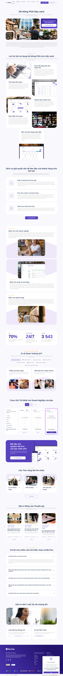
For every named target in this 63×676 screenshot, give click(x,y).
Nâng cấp (38, 432)
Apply (51, 672)
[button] (56, 2)
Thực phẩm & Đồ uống (11, 525)
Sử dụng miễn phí (44, 2)
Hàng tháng (31, 404)
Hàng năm (27, 404)
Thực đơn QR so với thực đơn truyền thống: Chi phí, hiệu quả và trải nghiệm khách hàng (31, 529)
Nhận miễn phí (25, 432)
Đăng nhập (52, 2)
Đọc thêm (14, 539)
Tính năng (36, 661)
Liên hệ (13, 3)
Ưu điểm (13, 1)
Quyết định (18, 1)
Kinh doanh (36, 658)
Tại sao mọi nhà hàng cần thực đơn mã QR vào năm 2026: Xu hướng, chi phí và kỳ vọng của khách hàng (48, 529)
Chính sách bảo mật (49, 655)
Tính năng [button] (33, 1)
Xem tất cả (31, 496)
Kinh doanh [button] (23, 1)
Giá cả (29, 1)
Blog (38, 1)
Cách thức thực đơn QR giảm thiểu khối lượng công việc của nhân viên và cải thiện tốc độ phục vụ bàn (13, 529)
